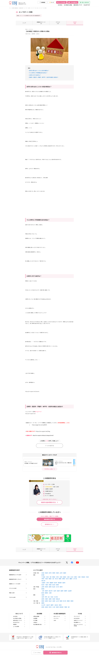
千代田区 (43, 576)
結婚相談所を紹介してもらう (15, 579)
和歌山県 (58, 598)
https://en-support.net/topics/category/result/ (43, 435)
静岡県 (46, 592)
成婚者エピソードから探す (14, 583)
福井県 (61, 586)
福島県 (64, 572)
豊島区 (50, 578)
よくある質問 (16, 626)
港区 (51, 576)
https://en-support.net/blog (43, 431)
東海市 (58, 590)
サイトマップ (77, 616)
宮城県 (53, 572)
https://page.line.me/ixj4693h (39, 425)
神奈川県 (43, 580)
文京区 (57, 576)
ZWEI (55, 620)
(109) (58, 22)
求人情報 (35, 620)
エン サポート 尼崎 (27, 8)
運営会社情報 (36, 616)
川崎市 (47, 582)
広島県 (53, 600)
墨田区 (64, 576)
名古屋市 (70, 590)
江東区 (68, 576)
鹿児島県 (61, 607)
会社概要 (35, 618)
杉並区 (46, 578)
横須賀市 (60, 582)
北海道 (42, 572)
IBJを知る (60, 5)
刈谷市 (54, 590)
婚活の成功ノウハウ (78, 5)
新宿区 (53, 576)
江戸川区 (75, 578)
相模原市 (51, 582)
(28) (41, 22)
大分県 (53, 607)
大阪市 (42, 596)
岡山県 (50, 600)
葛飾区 (71, 578)
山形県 (61, 572)
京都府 (46, 598)
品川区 (72, 576)
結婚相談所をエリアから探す (15, 574)
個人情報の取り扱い (37, 624)
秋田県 (57, 572)
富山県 (53, 586)
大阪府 (42, 594)
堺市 (46, 596)
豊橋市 (65, 590)
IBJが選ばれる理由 (68, 5)
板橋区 (60, 578)
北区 (53, 578)
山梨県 (42, 586)
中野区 (42, 578)
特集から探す (12, 592)
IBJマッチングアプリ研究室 (78, 625)
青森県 (46, 572)
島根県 (46, 600)
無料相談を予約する (56, 652)
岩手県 (50, 572)
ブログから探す (12, 597)
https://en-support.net (30, 413)
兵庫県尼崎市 (21, 8)
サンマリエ (56, 618)
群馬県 (57, 584)
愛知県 (42, 588)
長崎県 (46, 607)
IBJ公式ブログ (87, 5)
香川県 (64, 600)
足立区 (67, 578)
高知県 (72, 600)
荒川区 (56, 578)
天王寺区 (56, 596)
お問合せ (35, 622)
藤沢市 (55, 582)
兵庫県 (42, 598)
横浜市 (63, 582)
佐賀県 (42, 607)
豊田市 (62, 590)
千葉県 (46, 584)
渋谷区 (87, 576)
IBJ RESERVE (76, 618)
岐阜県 (42, 592)
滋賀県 (50, 598)
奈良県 (53, 598)
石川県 (57, 586)
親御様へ (15, 624)
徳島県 (61, 600)
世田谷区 (83, 576)
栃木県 (53, 584)
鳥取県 (42, 600)
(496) (74, 22)
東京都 (42, 574)
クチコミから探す (13, 588)
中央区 (47, 576)
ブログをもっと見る (48, 469)
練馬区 (63, 578)
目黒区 (75, 576)
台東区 (61, 576)
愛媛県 (68, 600)
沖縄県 (65, 607)
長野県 (50, 586)
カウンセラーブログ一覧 (34, 8)
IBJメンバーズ (57, 616)
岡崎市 (46, 590)
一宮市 (42, 590)
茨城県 (50, 584)
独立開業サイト (77, 622)
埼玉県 (42, 584)
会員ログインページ (78, 620)
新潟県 (46, 586)
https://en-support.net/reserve (32, 391)
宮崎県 (57, 607)
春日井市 (50, 590)
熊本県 (50, 607)
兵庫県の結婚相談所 (15, 8)
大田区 (79, 576)
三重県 (50, 592)
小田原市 (43, 582)
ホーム (10, 8)
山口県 (57, 600)
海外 (69, 607)
